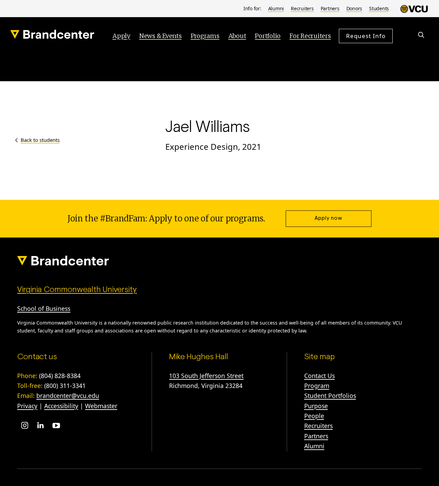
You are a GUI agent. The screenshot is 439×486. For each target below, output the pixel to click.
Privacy (27, 406)
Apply (121, 36)
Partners (330, 8)
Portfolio (268, 36)
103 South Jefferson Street (206, 376)
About (237, 36)
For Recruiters (310, 36)
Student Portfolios (330, 395)
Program (316, 385)
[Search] (421, 34)
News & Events (160, 36)
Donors (354, 8)
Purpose (316, 406)
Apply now (328, 218)
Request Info (365, 35)
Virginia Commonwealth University (77, 290)
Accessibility (61, 406)
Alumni (276, 8)
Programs (205, 36)
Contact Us (319, 376)
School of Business (43, 308)
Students (379, 8)
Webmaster (101, 406)
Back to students (40, 140)
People (314, 416)
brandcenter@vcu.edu (67, 395)
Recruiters (302, 8)
